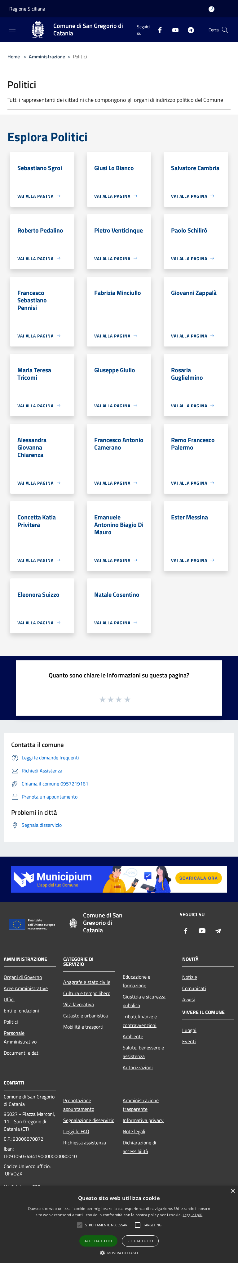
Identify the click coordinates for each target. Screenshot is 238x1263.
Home (13, 56)
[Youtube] (173, 29)
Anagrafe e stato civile (86, 982)
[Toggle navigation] (12, 29)
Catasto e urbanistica (85, 1015)
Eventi (189, 1041)
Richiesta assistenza (84, 1142)
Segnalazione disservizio (88, 1120)
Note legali (134, 1131)
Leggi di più (193, 1214)
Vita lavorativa (78, 1004)
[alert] (119, 1224)
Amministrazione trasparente (141, 1105)
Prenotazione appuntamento (78, 1105)
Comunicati (194, 988)
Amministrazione (47, 56)
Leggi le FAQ (76, 1131)
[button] (119, 1253)
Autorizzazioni (138, 1067)
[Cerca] (225, 30)
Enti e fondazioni (21, 1010)
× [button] (232, 1191)
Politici (11, 1021)
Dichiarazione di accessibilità (139, 1147)
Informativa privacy (143, 1120)
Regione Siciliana (27, 8)
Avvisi (188, 999)
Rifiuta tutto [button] (140, 1240)
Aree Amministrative (26, 988)
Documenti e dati (22, 1053)
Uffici (9, 999)
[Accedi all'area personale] (211, 9)
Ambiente (133, 1036)
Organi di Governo (23, 977)
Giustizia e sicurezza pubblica (144, 1001)
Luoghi (189, 1030)
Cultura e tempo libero (86, 993)
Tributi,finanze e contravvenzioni (140, 1021)
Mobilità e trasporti (83, 1026)
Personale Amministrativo (20, 1037)
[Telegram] (188, 29)
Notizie (189, 977)
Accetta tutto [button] (98, 1240)
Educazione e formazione (136, 981)
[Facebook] (157, 29)
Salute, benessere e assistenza (143, 1052)
